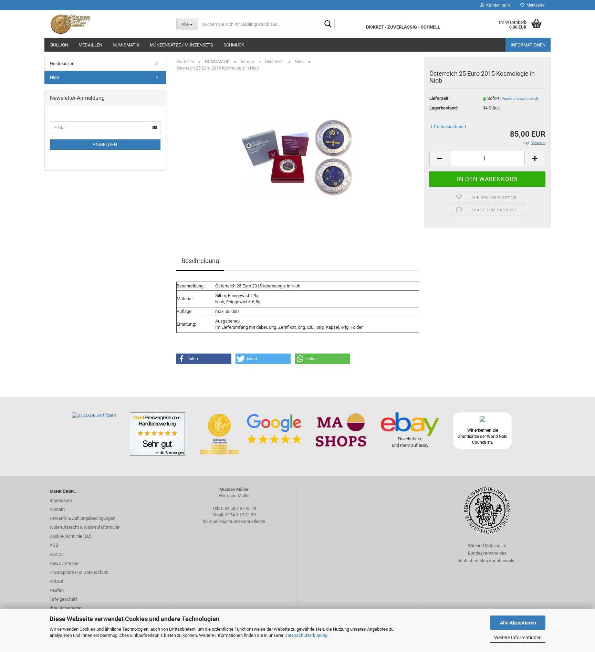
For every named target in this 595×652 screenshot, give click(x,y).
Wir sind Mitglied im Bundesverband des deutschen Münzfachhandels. (487, 553)
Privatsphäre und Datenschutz (79, 572)
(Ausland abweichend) (519, 98)
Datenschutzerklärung (305, 635)
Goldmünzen (62, 63)
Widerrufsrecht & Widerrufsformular (84, 527)
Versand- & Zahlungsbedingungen (82, 518)
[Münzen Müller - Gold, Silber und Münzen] (108, 24)
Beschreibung (200, 260)
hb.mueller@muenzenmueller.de (234, 521)
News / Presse (64, 563)
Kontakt (57, 509)
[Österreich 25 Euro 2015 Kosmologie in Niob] (297, 153)
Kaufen (57, 590)
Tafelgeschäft (63, 599)
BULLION (59, 45)
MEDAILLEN (90, 45)
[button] (203, 359)
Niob (54, 77)
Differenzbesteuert (447, 126)
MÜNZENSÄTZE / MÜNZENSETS (181, 45)
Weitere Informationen (518, 637)
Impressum (61, 500)
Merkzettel (534, 5)
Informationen (528, 45)
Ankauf (57, 581)
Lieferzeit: (439, 98)
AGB (54, 545)
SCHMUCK (233, 45)
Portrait (57, 554)
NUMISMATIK (126, 45)
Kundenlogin (497, 5)
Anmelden (105, 144)
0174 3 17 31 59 (240, 514)
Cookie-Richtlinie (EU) (71, 536)
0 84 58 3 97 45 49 (238, 508)
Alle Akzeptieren (518, 622)
